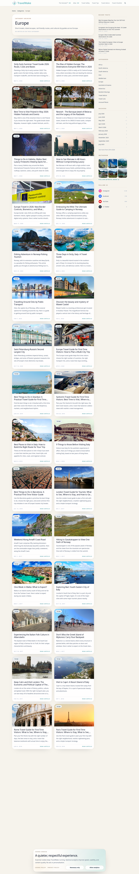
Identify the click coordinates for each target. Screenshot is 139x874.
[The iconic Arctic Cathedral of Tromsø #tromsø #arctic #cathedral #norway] (112, 163)
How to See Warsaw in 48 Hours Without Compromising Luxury (70, 160)
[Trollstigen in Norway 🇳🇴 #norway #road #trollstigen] (103, 163)
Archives (102, 108)
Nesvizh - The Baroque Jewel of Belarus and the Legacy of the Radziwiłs (73, 113)
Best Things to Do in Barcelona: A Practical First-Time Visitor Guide (29, 493)
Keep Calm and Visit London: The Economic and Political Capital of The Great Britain (30, 685)
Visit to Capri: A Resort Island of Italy (72, 682)
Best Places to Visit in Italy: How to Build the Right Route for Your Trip (29, 445)
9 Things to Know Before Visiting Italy (73, 444)
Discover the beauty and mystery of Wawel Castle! (72, 303)
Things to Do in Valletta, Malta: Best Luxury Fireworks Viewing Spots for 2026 (30, 162)
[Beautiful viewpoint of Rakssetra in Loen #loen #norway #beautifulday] (112, 173)
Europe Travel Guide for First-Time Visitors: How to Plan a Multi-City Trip (73, 350)
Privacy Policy (53, 867)
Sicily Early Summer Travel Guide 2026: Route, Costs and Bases (31, 65)
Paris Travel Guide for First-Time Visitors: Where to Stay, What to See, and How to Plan (72, 732)
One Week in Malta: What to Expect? (30, 587)
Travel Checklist (117, 3)
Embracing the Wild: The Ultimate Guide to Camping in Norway (71, 208)
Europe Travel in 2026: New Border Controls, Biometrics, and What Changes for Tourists (29, 209)
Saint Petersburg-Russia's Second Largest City (29, 350)
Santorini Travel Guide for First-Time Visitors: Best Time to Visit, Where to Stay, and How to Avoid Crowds (72, 399)
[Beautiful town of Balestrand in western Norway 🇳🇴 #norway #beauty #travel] (103, 173)
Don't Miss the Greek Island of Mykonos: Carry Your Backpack (70, 635)
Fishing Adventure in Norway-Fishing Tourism (30, 255)
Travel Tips (95, 3)
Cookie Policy (40, 867)
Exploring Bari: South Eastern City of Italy (72, 588)
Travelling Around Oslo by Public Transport (28, 303)
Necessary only (75, 867)
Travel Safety (86, 3)
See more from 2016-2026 (107, 150)
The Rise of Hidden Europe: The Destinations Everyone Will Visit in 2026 (74, 65)
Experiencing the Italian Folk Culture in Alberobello (31, 635)
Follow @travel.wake (108, 179)
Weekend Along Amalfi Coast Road (29, 539)
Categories (103, 59)
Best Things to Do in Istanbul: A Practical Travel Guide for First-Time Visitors (30, 399)
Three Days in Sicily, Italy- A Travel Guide (71, 255)
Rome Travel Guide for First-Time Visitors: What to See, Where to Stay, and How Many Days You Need (30, 732)
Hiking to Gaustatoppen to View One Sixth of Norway (73, 540)
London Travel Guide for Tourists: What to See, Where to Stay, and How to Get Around (73, 494)
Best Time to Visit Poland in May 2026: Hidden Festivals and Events (31, 113)
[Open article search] (125, 3)
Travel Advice (105, 3)
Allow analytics (94, 867)
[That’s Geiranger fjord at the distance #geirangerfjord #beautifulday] (122, 163)
